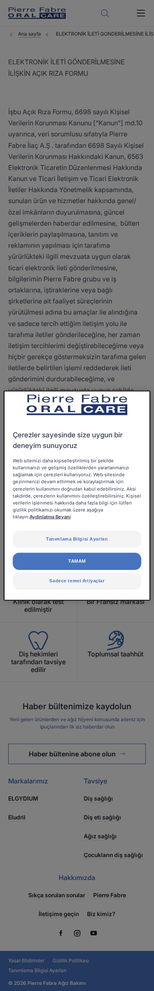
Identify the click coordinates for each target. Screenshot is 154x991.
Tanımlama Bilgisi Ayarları (77, 538)
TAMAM (77, 560)
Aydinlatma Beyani (50, 516)
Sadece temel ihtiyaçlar (76, 580)
